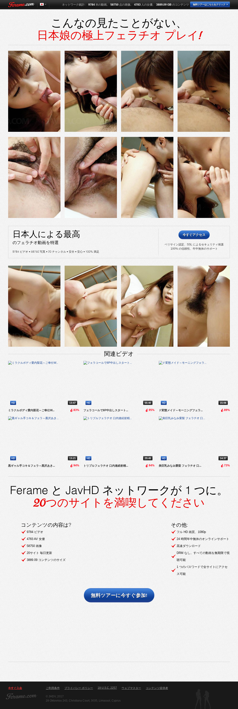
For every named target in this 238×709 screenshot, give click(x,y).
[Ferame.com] (21, 4)
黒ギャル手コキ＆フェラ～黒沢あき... (31, 465)
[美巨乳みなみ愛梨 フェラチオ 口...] (194, 439)
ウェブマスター (131, 688)
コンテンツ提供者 (157, 688)
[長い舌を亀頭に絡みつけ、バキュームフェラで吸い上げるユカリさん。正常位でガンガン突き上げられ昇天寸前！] (34, 91)
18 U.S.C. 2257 (107, 687)
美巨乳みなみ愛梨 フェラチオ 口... (180, 465)
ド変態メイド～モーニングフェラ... (181, 410)
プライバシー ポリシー (78, 688)
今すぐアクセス (194, 235)
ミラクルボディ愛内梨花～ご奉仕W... (31, 410)
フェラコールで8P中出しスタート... (105, 410)
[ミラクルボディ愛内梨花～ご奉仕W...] (43, 384)
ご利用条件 (53, 688)
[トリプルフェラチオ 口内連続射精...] (119, 439)
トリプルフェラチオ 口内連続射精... (105, 465)
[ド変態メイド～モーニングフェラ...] (194, 384)
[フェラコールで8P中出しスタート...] (119, 384)
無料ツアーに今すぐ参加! (119, 595)
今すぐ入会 (15, 688)
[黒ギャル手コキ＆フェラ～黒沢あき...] (43, 439)
